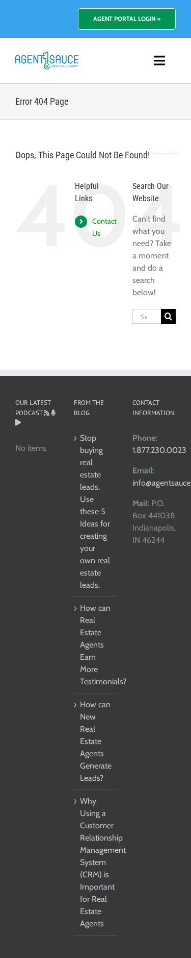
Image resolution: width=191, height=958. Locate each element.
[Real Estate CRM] (46, 55)
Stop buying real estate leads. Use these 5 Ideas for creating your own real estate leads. (95, 511)
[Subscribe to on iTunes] (53, 413)
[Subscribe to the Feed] (46, 413)
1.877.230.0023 (159, 450)
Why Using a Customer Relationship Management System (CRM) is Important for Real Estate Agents (96, 862)
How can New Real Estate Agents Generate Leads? (96, 741)
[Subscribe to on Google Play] (18, 422)
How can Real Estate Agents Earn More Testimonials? (96, 644)
